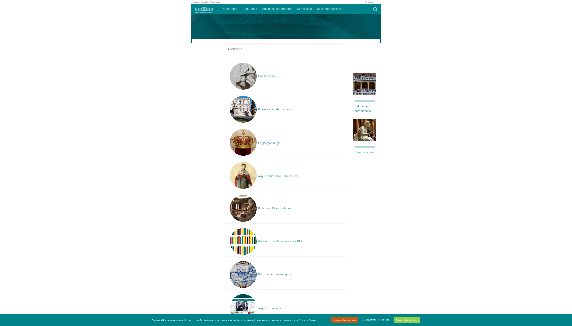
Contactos (369, 2)
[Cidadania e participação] (364, 83)
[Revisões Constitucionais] (243, 109)
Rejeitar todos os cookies (344, 320)
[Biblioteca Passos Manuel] (243, 208)
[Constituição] (243, 76)
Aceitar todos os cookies (407, 320)
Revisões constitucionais (274, 109)
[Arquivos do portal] (243, 307)
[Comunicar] (364, 129)
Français (204, 2)
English (196, 2)
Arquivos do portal (270, 308)
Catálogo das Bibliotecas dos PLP (280, 241)
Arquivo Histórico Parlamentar (278, 176)
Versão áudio (215, 2)
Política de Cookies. (308, 320)
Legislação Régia (269, 143)
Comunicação (364, 152)
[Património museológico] (243, 274)
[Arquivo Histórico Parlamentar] (243, 175)
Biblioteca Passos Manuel (275, 208)
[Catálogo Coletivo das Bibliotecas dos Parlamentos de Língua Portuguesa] (243, 241)
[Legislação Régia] (243, 142)
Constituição (266, 76)
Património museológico (274, 274)
